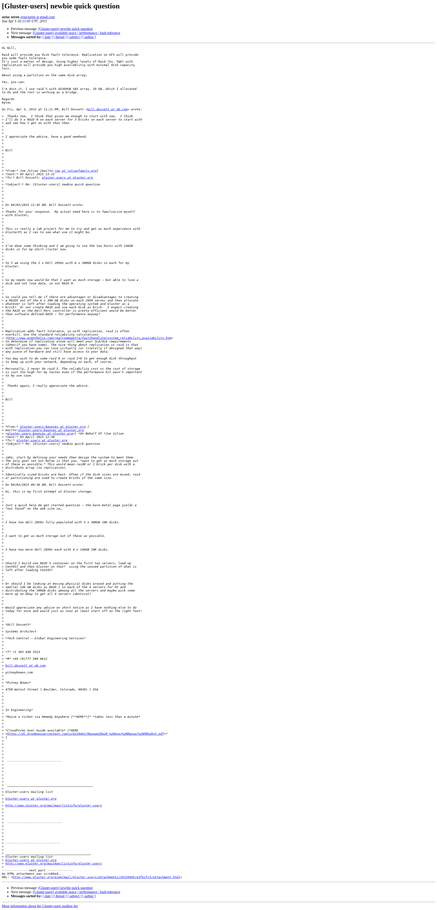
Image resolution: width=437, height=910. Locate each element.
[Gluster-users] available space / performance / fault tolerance (76, 33)
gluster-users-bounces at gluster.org (53, 426)
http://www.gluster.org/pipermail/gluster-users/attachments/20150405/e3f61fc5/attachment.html (96, 877)
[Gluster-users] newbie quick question (65, 29)
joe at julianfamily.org (76, 170)
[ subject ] (74, 37)
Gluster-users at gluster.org (30, 798)
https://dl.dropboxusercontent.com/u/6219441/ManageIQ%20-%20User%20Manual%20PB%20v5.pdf (85, 734)
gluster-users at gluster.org (67, 177)
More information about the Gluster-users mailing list (40, 906)
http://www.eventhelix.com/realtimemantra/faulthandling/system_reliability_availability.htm (89, 338)
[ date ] (48, 37)
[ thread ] (59, 37)
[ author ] (89, 37)
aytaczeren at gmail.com (37, 17)
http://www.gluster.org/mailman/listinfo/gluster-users (53, 805)
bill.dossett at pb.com (107, 109)
